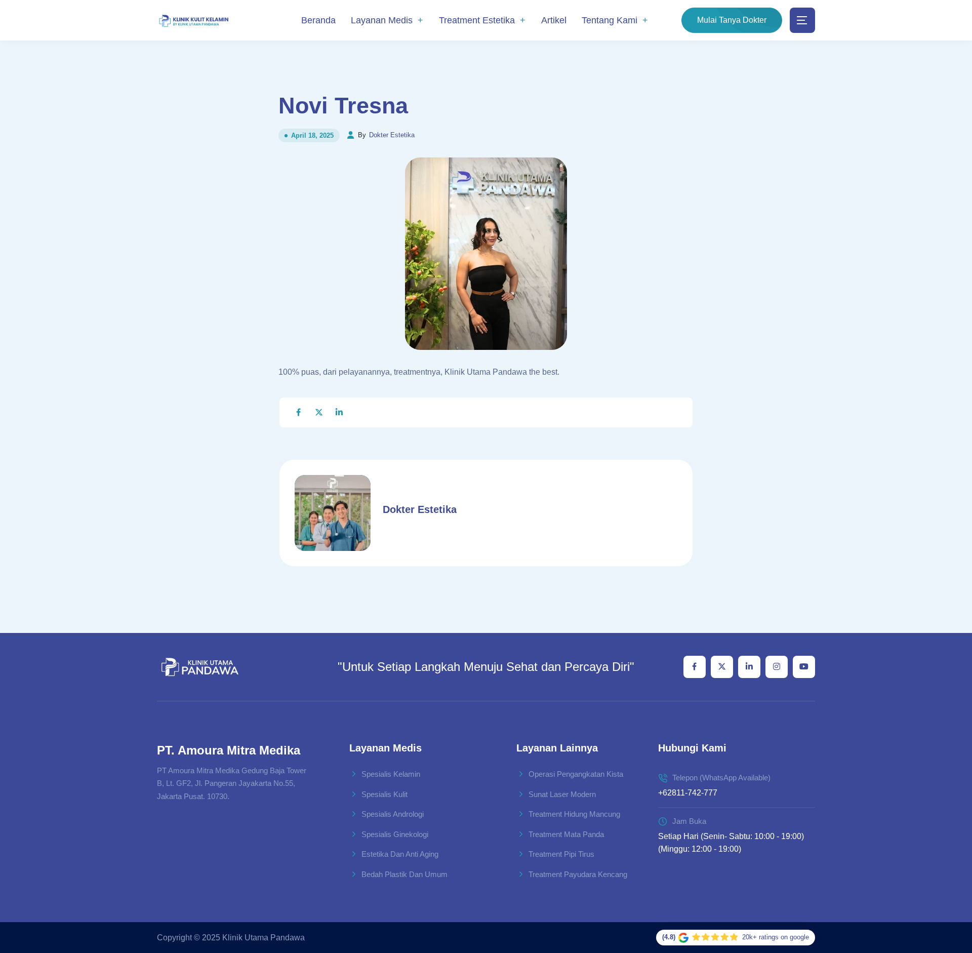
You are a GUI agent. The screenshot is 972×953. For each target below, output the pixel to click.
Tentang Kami (609, 20)
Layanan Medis (382, 20)
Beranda (318, 20)
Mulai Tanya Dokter (731, 20)
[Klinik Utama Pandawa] (193, 20)
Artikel (553, 20)
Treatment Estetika (477, 20)
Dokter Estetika (392, 135)
